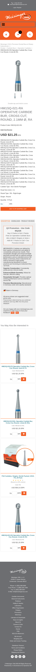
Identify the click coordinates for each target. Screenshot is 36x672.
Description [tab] (5, 221)
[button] (18, 34)
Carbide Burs (11, 48)
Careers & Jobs (18, 624)
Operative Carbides (24, 48)
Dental (2, 48)
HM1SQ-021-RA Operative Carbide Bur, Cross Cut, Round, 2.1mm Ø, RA (18, 536)
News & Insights (18, 620)
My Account (18, 636)
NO (17, 313)
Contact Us (18, 626)
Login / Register (17, 7)
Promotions (18, 612)
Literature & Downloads (18, 617)
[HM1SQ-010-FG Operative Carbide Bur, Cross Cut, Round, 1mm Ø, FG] (18, 347)
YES (12, 313)
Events (18, 629)
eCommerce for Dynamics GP (23, 665)
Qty (1, 204)
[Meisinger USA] (18, 16)
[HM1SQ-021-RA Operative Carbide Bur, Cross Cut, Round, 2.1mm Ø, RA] (18, 516)
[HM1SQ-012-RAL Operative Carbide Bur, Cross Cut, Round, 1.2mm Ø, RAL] (18, 402)
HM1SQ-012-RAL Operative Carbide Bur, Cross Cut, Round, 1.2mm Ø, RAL (18, 422)
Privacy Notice (18, 650)
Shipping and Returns (18, 652)
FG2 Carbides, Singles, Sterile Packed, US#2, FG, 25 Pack (18, 477)
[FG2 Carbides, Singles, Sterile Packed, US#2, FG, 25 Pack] (18, 457)
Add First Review (6, 130)
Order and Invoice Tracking (18, 641)
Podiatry (18, 610)
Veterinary (18, 614)
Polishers (18, 601)
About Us (18, 622)
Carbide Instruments (18, 596)
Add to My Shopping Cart (18, 209)
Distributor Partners (18, 645)
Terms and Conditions (18, 648)
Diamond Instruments (18, 598)
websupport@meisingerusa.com (18, 4)
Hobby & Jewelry (18, 603)
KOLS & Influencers (18, 633)
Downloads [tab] (15, 221)
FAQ (18, 631)
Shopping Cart (18, 638)
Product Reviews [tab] (27, 221)
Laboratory (18, 605)
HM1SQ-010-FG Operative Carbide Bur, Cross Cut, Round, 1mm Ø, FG (18, 367)
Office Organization (18, 608)
